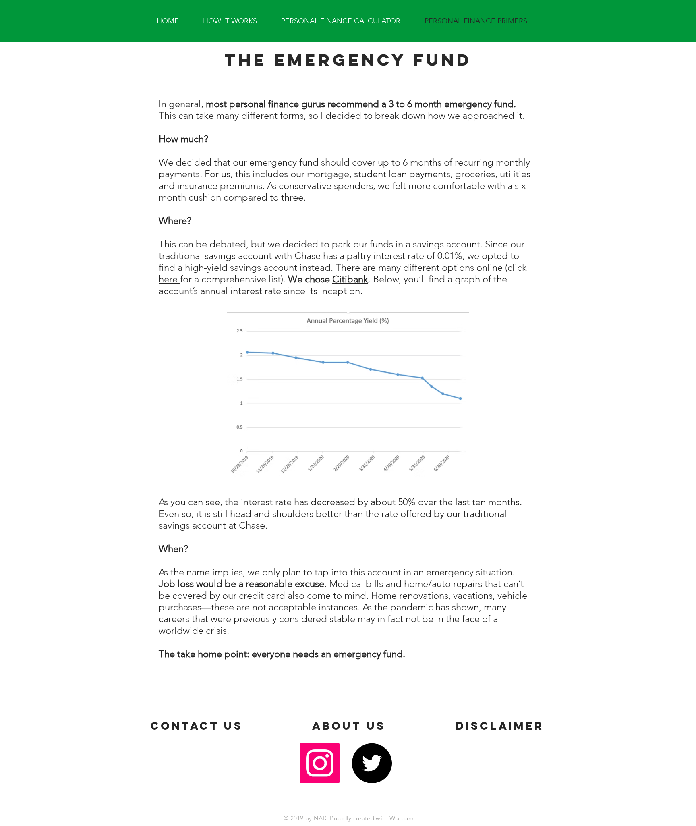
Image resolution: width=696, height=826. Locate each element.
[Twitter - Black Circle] (372, 763)
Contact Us (196, 726)
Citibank (350, 279)
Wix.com (401, 818)
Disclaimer (500, 726)
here (169, 279)
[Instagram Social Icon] (320, 763)
